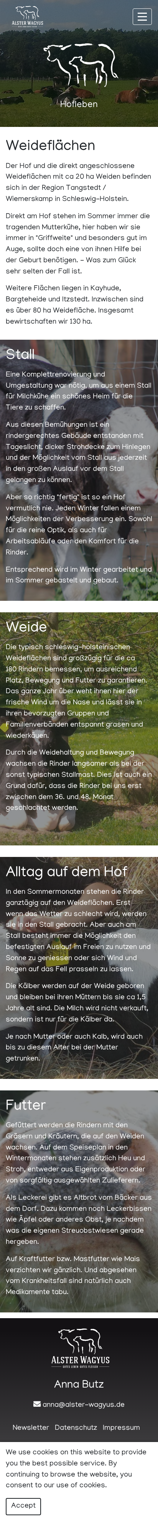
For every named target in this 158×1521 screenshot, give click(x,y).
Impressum (121, 1428)
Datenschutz (76, 1428)
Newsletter (31, 1428)
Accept (23, 1506)
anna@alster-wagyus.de (84, 1405)
